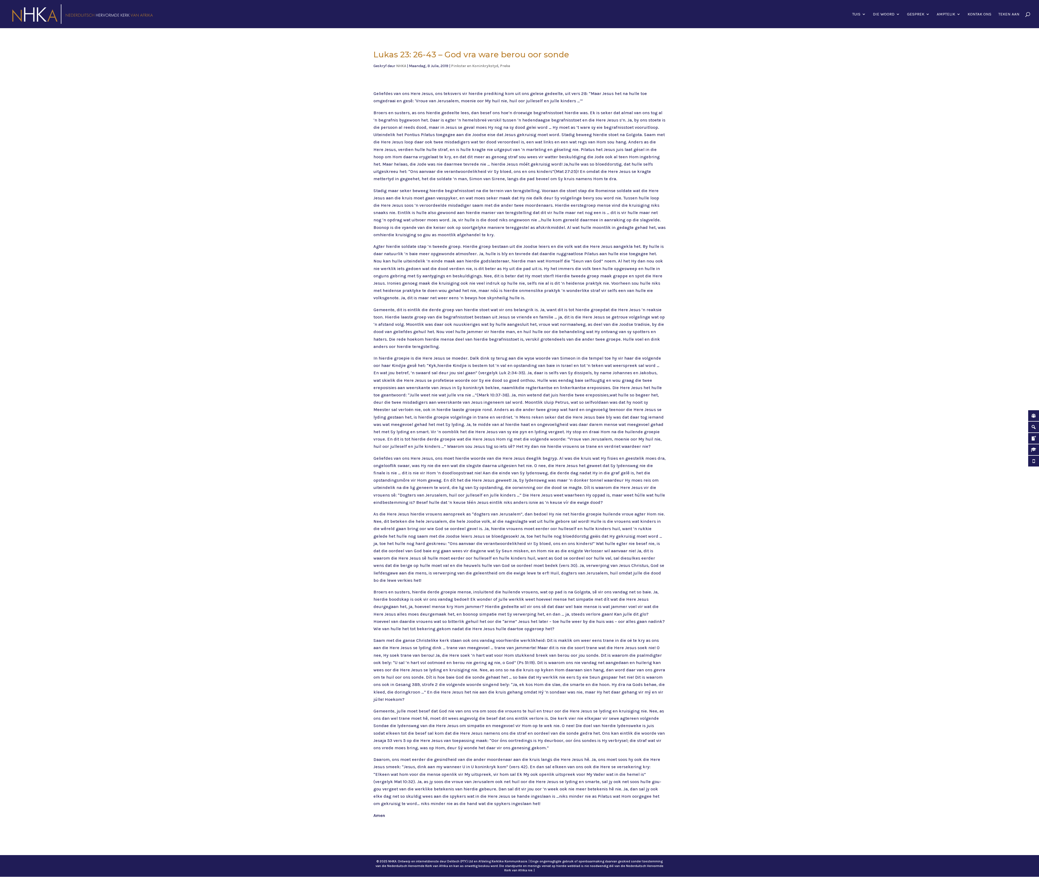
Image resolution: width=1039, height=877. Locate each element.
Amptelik (946, 14)
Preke (505, 66)
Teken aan (1009, 14)
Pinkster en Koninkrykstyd (474, 66)
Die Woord (884, 14)
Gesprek (915, 14)
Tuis (856, 14)
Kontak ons (979, 14)
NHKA (401, 66)
